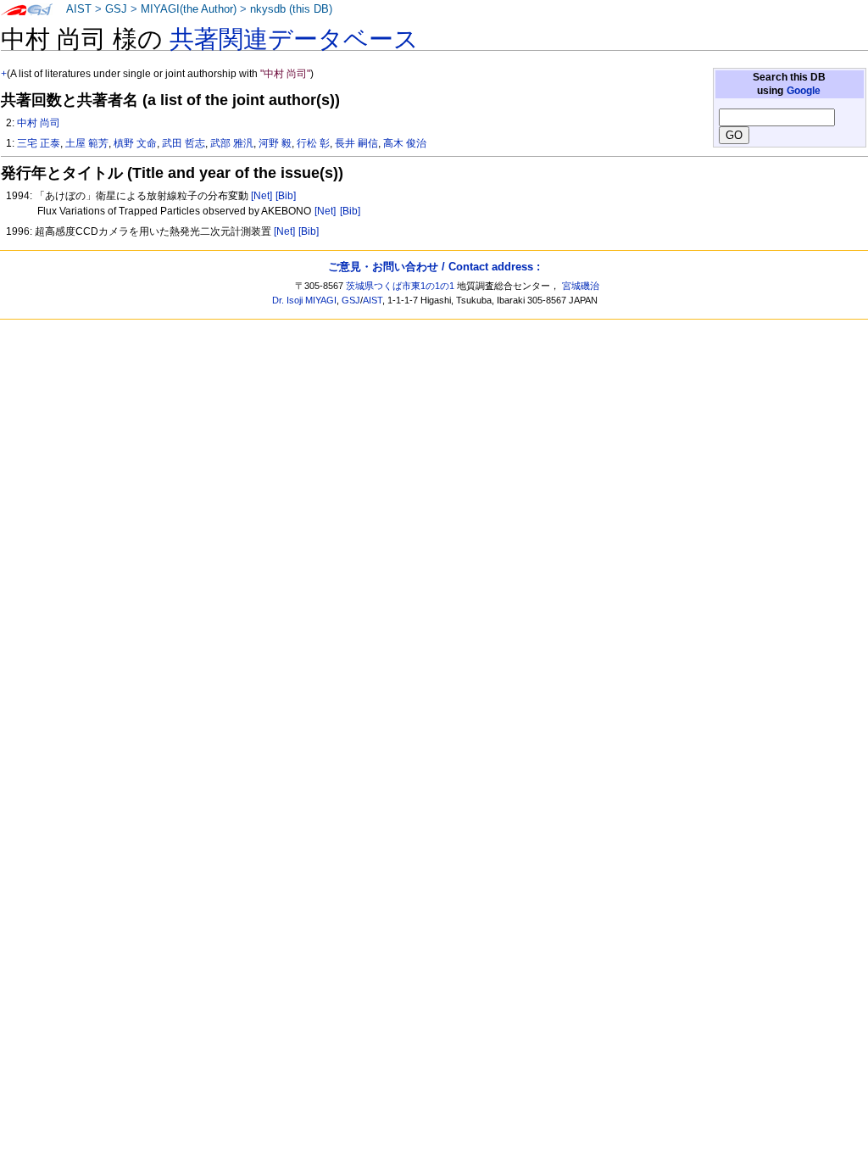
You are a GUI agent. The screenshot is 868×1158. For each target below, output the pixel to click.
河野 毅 (275, 143)
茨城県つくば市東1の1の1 (400, 286)
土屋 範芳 (86, 143)
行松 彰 (313, 143)
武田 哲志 (183, 143)
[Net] (261, 196)
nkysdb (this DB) (291, 9)
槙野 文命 (135, 143)
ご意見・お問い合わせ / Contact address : (434, 266)
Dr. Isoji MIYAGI (304, 300)
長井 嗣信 (356, 143)
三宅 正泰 (38, 143)
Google (804, 91)
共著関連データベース (294, 39)
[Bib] (285, 196)
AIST (79, 9)
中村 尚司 (38, 123)
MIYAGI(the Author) (188, 9)
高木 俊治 (404, 143)
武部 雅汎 (231, 143)
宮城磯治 (580, 286)
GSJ (116, 9)
